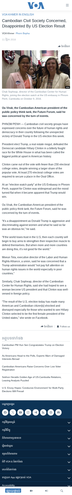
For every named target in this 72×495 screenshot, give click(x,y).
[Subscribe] (58, 412)
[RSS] (43, 412)
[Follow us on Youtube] (20, 412)
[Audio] (47, 491)
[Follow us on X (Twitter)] (13, 412)
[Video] (31, 491)
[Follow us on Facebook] (5, 412)
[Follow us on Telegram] (35, 412)
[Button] (64, 46)
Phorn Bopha (23, 33)
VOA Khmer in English (18, 14)
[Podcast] (51, 412)
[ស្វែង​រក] (62, 491)
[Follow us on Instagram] (28, 412)
